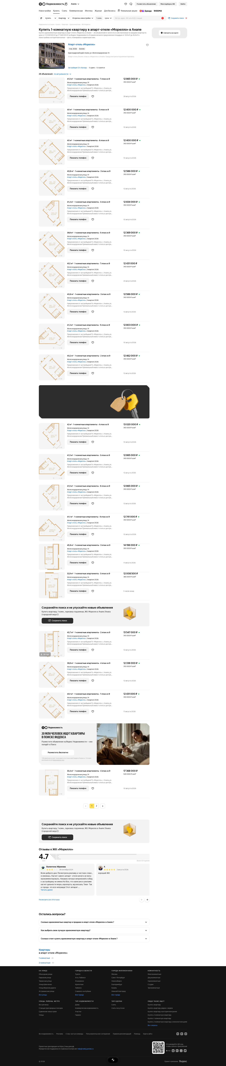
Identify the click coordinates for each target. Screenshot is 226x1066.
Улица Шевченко (45, 984)
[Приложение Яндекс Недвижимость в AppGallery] (181, 1051)
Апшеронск (79, 981)
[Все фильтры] (41, 18)
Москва (114, 974)
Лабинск (78, 988)
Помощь (137, 1034)
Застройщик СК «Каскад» (77, 68)
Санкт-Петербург (118, 978)
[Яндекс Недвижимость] (53, 4)
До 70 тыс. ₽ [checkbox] (80, 405)
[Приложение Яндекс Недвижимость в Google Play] (177, 1051)
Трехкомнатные (154, 988)
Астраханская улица (46, 991)
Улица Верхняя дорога (47, 988)
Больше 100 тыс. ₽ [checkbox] (52, 412)
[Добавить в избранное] (147, 45)
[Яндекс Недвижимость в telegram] (185, 1033)
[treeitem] (45, 11)
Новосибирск (116, 981)
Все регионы (44, 1005)
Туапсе (77, 974)
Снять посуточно (118, 1008)
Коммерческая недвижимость (86, 1008)
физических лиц (58, 760)
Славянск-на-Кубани (83, 991)
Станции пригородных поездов (51, 1008)
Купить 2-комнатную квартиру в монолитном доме (167, 1022)
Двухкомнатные (154, 978)
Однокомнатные (154, 981)
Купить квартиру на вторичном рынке (162, 1011)
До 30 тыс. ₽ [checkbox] (49, 405)
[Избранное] (126, 4)
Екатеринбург (116, 984)
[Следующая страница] (103, 806)
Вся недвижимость (46, 1034)
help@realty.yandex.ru (85, 1049)
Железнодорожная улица (77, 82)
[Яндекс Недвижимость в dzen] (181, 1033)
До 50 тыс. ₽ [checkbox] (64, 405)
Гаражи (78, 1015)
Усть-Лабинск (80, 978)
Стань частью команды (74, 1034)
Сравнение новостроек (48, 1011)
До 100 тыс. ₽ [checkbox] (96, 405)
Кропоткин (79, 984)
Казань (114, 988)
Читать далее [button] (47, 890)
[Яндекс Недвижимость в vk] (177, 1033)
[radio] (96, 806)
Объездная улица (45, 974)
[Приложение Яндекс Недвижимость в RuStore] (185, 1051)
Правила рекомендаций (122, 1034)
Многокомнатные (154, 974)
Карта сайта (147, 1034)
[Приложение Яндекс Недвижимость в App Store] (173, 1051)
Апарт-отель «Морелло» (76, 85)
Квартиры (44, 949)
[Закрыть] (186, 18)
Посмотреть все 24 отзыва (49, 900)
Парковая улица (45, 978)
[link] (183, 4)
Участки (78, 1011)
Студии (150, 984)
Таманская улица (45, 981)
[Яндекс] (183, 1061)
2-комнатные (44, 963)
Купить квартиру (154, 1005)
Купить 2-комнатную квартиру (159, 1015)
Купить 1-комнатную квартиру (159, 1018)
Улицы (41, 1015)
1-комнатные (44, 958)
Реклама (59, 1034)
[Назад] (141, 899)
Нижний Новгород (118, 991)
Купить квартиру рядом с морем (160, 1008)
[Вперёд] (147, 899)
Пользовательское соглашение (98, 1034)
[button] (131, 4)
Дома (77, 1005)
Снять (113, 1005)
